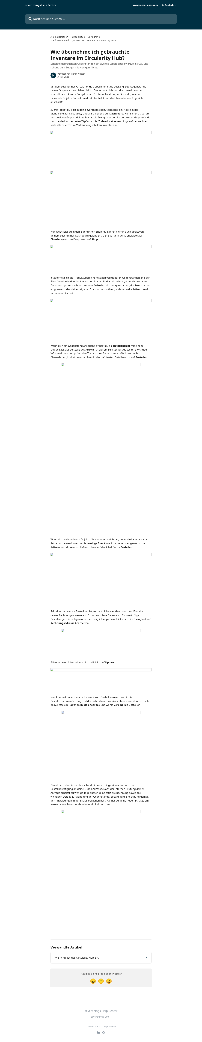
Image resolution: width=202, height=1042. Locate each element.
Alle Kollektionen (59, 36)
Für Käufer (92, 36)
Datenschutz (93, 1026)
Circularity (77, 36)
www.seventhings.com (145, 5)
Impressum (110, 1026)
